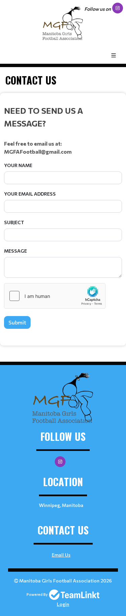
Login (63, 604)
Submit (17, 322)
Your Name (18, 165)
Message (15, 251)
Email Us (61, 555)
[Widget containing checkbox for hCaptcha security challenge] (55, 296)
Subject (14, 222)
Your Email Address (30, 194)
